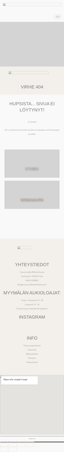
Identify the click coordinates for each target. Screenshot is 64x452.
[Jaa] (21, 444)
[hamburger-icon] (57, 17)
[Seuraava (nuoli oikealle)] (13, 449)
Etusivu (32, 169)
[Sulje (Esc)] (30, 444)
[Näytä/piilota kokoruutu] (13, 444)
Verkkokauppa (32, 201)
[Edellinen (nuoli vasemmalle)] (4, 449)
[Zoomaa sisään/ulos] (4, 444)
